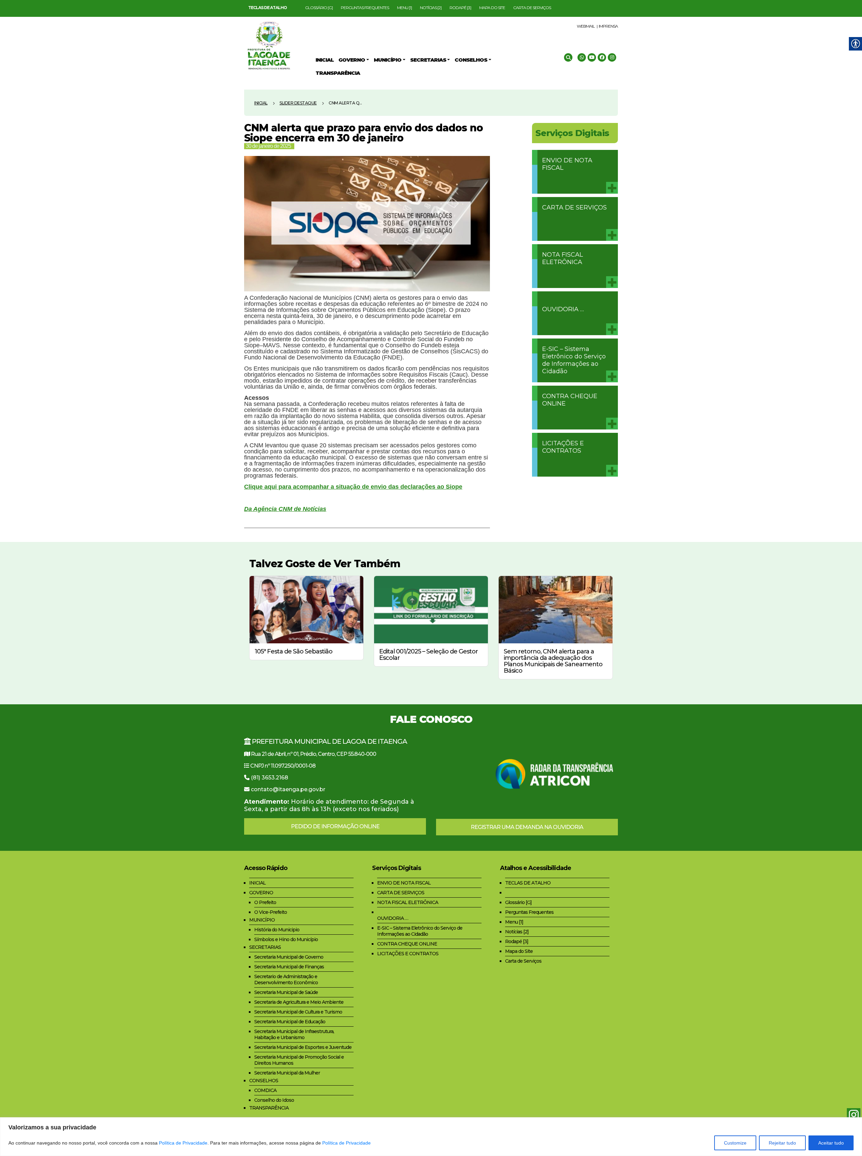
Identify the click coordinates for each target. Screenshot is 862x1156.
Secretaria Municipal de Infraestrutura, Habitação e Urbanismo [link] (294, 1034)
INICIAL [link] (257, 883)
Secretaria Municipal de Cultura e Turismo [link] (298, 1012)
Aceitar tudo (831, 1143)
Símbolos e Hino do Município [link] (286, 939)
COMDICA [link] (265, 1090)
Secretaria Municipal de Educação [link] (289, 1022)
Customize (735, 1143)
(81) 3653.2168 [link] (269, 777)
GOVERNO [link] (261, 893)
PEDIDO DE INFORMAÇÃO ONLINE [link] (335, 826)
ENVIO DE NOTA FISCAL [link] (567, 164)
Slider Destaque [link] (298, 102)
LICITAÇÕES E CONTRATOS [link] (563, 447)
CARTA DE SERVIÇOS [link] (574, 207)
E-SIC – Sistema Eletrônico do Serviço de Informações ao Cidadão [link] (574, 360)
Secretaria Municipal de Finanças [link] (289, 967)
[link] (267, 7)
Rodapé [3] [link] (460, 7)
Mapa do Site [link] (492, 7)
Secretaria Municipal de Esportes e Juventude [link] (303, 1047)
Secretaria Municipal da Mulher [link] (287, 1073)
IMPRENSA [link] (608, 26)
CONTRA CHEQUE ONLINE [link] (569, 399)
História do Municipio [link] (276, 930)
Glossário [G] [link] (319, 7)
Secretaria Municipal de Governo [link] (288, 957)
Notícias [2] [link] (430, 7)
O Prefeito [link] (265, 902)
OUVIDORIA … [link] (563, 309)
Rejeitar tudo (782, 1143)
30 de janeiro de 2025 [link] (268, 146)
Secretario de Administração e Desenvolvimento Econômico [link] (286, 979)
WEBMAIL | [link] (587, 26)
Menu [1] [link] (404, 7)
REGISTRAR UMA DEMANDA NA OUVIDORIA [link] (527, 827)
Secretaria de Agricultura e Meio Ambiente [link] (298, 1002)
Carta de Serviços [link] (532, 7)
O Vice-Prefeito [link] (270, 912)
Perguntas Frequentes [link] (365, 7)
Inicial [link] (261, 102)
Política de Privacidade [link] (183, 1143)
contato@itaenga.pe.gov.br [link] (288, 789)
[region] (431, 1136)
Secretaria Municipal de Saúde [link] (286, 992)
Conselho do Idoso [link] (274, 1100)
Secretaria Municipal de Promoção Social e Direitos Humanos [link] (299, 1060)
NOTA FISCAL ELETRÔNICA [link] (562, 258)
